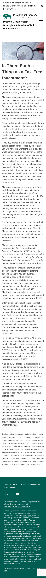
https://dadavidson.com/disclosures (17, 506)
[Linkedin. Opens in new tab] (6, 494)
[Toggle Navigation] (41, 21)
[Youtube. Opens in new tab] (17, 494)
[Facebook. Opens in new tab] (12, 494)
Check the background (13, 3)
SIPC (30, 515)
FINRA (25, 515)
